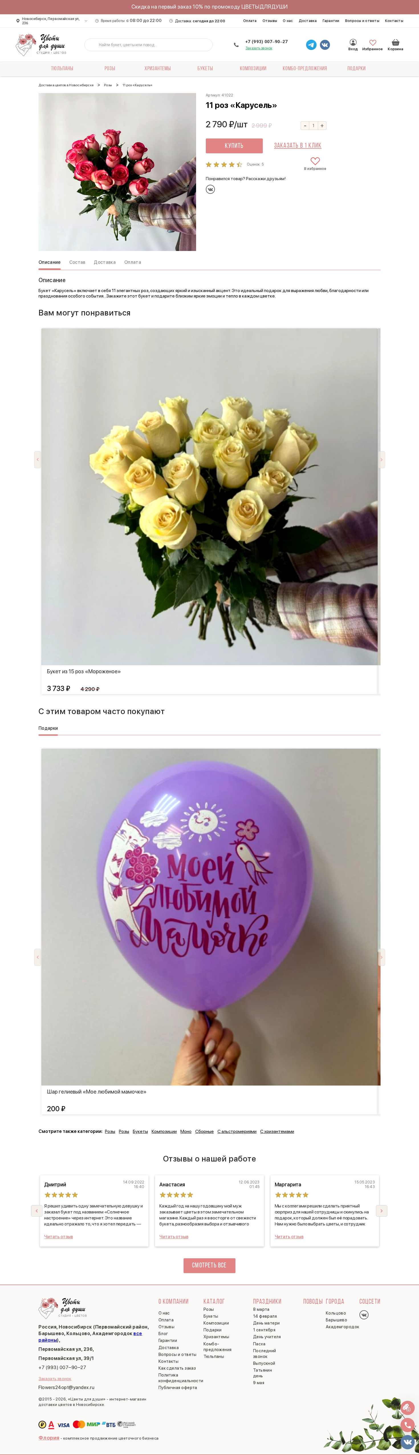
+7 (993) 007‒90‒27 (266, 41)
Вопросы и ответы (362, 21)
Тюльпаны (62, 69)
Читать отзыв (58, 1236)
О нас (288, 21)
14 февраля (265, 1316)
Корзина (395, 42)
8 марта (261, 1309)
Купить (234, 146)
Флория (49, 1438)
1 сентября (264, 1330)
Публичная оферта (177, 1387)
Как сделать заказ (177, 1368)
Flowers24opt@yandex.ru (66, 1387)
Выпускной (264, 1363)
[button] (381, 1211)
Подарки (356, 69)
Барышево (336, 1320)
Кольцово (336, 1313)
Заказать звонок (258, 48)
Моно (186, 1131)
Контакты (394, 21)
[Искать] (93, 45)
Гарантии (331, 21)
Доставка (308, 21)
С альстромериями (237, 1131)
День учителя (267, 1336)
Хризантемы (158, 69)
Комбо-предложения (305, 69)
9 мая (258, 1382)
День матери (266, 1323)
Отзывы (270, 21)
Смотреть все (209, 1265)
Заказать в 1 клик (298, 145)
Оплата (250, 21)
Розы (110, 69)
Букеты (205, 69)
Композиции (253, 69)
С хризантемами (277, 1131)
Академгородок (342, 1326)
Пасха (259, 1344)
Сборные (204, 1131)
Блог (163, 1333)
